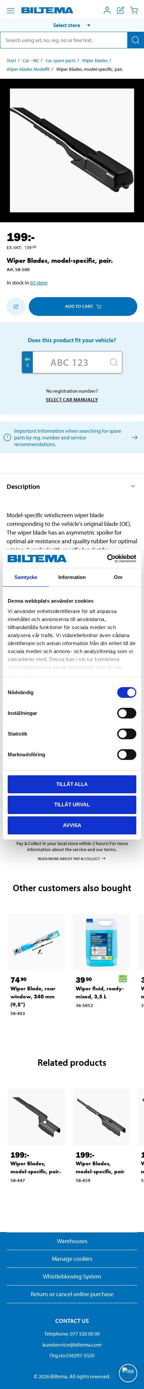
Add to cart (79, 306)
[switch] (126, 713)
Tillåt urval (72, 804)
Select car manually (72, 399)
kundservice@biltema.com (72, 1344)
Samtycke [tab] (26, 577)
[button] (72, 25)
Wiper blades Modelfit (28, 69)
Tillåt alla (72, 784)
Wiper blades (95, 60)
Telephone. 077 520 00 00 (72, 1333)
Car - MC (31, 60)
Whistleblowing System (72, 1276)
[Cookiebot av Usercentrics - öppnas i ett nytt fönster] (107, 558)
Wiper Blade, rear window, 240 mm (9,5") (33, 996)
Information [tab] (72, 577)
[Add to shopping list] (16, 306)
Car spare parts (61, 60)
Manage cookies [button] (72, 1258)
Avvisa (72, 825)
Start (11, 60)
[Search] (135, 40)
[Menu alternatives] (10, 10)
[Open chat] (128, 1373)
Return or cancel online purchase (72, 1294)
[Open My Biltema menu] (107, 10)
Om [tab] (118, 577)
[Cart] (134, 10)
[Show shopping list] (120, 10)
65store (39, 282)
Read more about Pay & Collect (69, 858)
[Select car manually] (133, 437)
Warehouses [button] (72, 1241)
